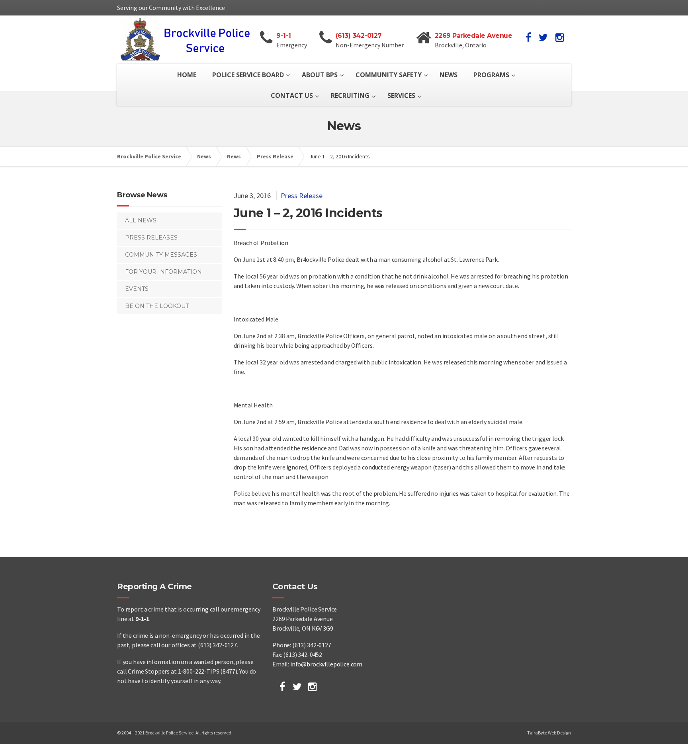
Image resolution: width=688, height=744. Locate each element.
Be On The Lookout (157, 306)
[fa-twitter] (543, 37)
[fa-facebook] (528, 37)
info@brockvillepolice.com (326, 664)
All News (140, 220)
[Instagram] (312, 686)
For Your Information (163, 271)
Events (137, 288)
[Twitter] (297, 686)
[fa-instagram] (559, 37)
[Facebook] (282, 686)
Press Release (301, 195)
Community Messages (161, 254)
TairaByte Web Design (549, 733)
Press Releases (151, 237)
